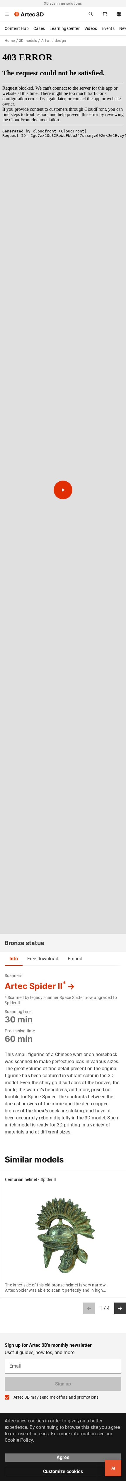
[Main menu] (7, 14)
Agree (63, 1457)
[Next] (120, 1308)
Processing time (20, 1031)
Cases (39, 28)
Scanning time (18, 1011)
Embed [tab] (75, 958)
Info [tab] (13, 958)
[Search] (91, 14)
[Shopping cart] (105, 14)
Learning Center (65, 28)
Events (108, 28)
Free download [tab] (42, 958)
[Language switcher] (119, 14)
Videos (90, 28)
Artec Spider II (35, 986)
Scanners (13, 975)
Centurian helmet (21, 1179)
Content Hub (17, 28)
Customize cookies (63, 1471)
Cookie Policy (19, 1440)
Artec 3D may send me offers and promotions (56, 1397)
